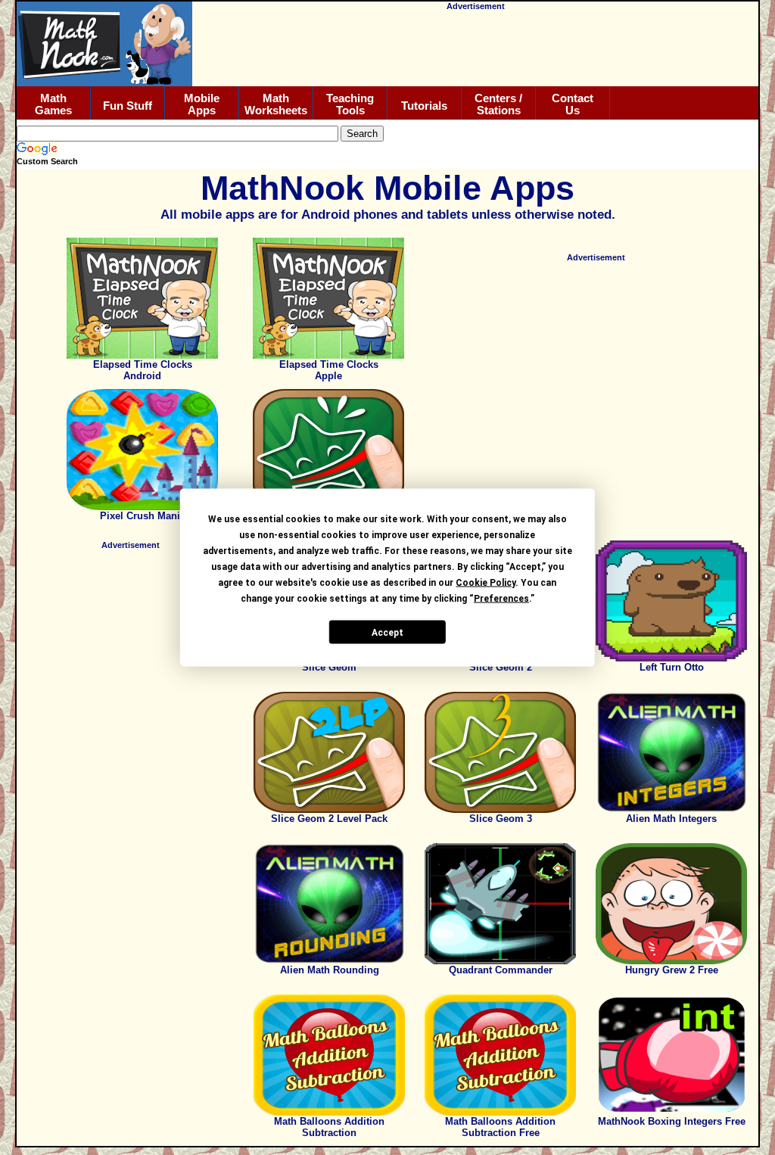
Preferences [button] (501, 598)
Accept (387, 632)
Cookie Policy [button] (485, 583)
